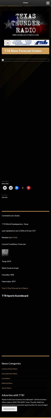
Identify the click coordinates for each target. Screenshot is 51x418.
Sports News (6, 388)
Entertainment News (9, 374)
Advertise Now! (9, 409)
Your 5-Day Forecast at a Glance (15, 288)
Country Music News (9, 369)
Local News (6, 378)
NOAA (14, 237)
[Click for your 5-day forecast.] (5, 252)
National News (7, 383)
